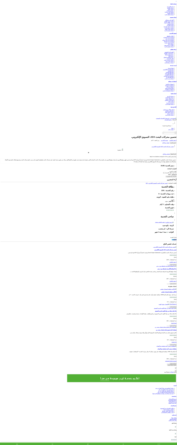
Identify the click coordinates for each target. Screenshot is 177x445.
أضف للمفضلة (173, 154)
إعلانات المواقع (170, 36)
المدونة (175, 385)
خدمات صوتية (170, 13)
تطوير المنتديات (170, 58)
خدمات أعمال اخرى (169, 14)
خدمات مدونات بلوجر (169, 60)
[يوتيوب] (173, 439)
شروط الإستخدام (172, 401)
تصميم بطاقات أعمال (169, 22)
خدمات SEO (171, 44)
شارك (174, 239)
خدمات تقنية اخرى (169, 104)
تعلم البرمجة (171, 68)
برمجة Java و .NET (169, 54)
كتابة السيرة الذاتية (169, 111)
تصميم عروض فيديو (169, 28)
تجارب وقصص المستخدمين (167, 412)
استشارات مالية (170, 86)
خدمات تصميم (173, 17)
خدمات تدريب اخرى (169, 78)
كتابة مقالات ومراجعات (168, 109)
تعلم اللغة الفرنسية (169, 73)
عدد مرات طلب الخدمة (171, 172)
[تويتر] (174, 439)
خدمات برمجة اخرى (169, 62)
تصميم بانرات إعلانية (169, 21)
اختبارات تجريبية (170, 102)
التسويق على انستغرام (169, 37)
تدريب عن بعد (173, 65)
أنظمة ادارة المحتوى (169, 52)
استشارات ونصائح (172, 81)
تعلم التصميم (171, 70)
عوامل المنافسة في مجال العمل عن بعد (164, 388)
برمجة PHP (171, 56)
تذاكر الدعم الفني (172, 420)
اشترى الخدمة (173, 142)
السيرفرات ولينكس (169, 100)
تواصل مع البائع (165, 142)
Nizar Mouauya (172, 304)
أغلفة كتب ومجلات (169, 20)
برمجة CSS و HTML (169, 53)
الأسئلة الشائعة (173, 419)
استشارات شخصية (169, 89)
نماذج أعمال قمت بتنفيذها (168, 411)
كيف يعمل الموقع (172, 403)
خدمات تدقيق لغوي (169, 112)
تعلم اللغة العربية (170, 77)
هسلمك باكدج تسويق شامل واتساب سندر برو (166, 329)
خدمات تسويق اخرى (169, 46)
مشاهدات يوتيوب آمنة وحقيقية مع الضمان (167, 348)
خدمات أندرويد (170, 96)
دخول (172, 128)
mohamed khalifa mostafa (170, 361)
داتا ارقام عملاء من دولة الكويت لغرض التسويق (165, 311)
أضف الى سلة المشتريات (171, 176)
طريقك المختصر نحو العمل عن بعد (166, 391)
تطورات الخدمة (172, 171)
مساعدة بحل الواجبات (169, 76)
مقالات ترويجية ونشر (169, 45)
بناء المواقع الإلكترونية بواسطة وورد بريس (166, 268)
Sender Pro (174, 342)
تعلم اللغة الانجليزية (169, 74)
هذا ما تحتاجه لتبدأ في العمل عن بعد (166, 392)
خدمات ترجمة (170, 113)
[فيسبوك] (175, 439)
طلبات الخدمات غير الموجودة (167, 408)
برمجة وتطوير (173, 49)
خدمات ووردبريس (169, 61)
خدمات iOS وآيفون (169, 97)
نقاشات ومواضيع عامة (168, 409)
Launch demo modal (172, 365)
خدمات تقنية (173, 93)
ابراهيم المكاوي (172, 140)
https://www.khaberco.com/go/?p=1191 (158, 156)
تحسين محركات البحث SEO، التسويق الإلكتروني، (162, 146)
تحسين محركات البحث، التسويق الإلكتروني (158, 183)
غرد (172, 239)
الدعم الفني (174, 415)
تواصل (156, 222)
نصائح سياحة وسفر (169, 88)
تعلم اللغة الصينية (170, 72)
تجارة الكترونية (170, 6)
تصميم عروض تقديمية (169, 26)
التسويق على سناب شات (168, 40)
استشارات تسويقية (169, 85)
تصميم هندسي (170, 24)
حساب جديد (171, 129)
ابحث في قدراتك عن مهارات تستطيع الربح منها (163, 393)
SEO (147, 183)
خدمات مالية (171, 9)
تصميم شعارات (170, 25)
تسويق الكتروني (172, 33)
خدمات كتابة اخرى (169, 115)
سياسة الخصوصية (172, 400)
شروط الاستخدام (172, 399)
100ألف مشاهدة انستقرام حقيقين (168, 292)
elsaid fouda (173, 323)
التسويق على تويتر (169, 38)
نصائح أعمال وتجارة (169, 12)
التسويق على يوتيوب (169, 42)
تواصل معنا (173, 417)
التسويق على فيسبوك (169, 41)
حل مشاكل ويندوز (169, 99)
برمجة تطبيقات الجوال (169, 57)
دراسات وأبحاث (170, 10)
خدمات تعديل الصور (169, 29)
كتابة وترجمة (173, 107)
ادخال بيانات (171, 101)
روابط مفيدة (174, 396)
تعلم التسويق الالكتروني (168, 69)
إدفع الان (172, 372)
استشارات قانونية (170, 84)
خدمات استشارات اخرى (168, 90)
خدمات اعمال (173, 3)
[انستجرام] (171, 439)
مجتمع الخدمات (173, 405)
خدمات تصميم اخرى (169, 30)
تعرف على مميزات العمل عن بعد (166, 389)
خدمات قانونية (170, 8)
